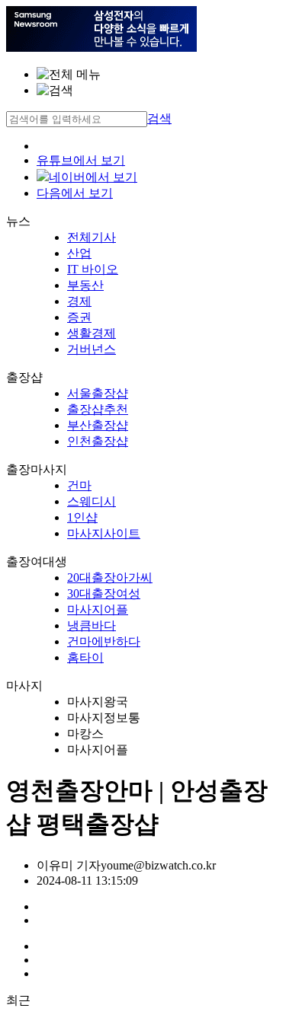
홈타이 (85, 657)
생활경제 (91, 333)
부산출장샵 (97, 425)
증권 (79, 317)
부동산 (85, 285)
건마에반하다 (103, 641)
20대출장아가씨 (110, 577)
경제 (79, 301)
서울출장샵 (97, 393)
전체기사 (91, 237)
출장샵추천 (97, 409)
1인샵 (82, 517)
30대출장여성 (103, 593)
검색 (159, 118)
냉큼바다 (91, 625)
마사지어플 (97, 609)
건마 (79, 485)
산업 (79, 253)
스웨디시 (91, 501)
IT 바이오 (92, 269)
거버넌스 (91, 349)
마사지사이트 (103, 533)
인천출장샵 (97, 441)
